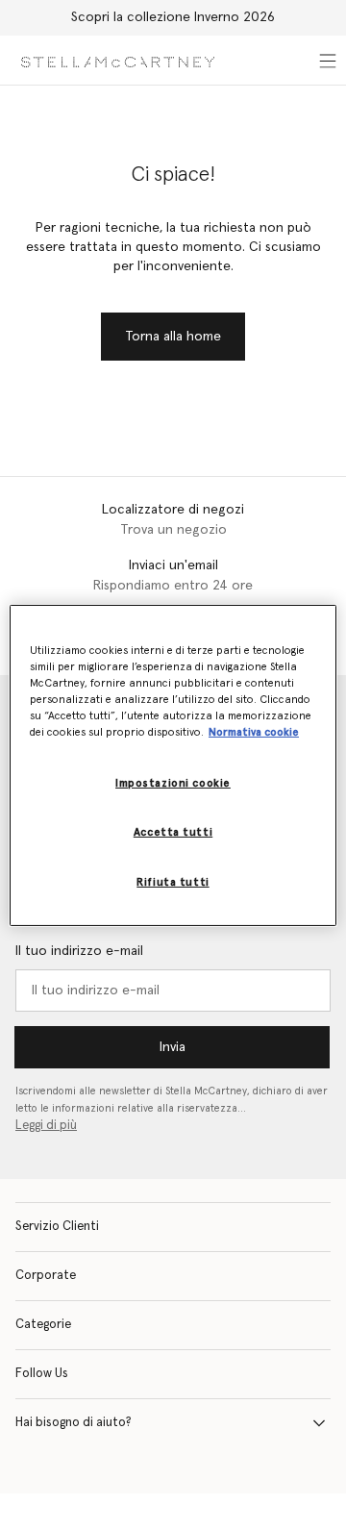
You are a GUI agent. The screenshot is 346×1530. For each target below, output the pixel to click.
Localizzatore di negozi (173, 509)
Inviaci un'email (173, 565)
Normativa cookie (254, 732)
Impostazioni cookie (173, 783)
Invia (172, 1047)
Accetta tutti (173, 832)
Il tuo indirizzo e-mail (79, 951)
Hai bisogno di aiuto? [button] (73, 1423)
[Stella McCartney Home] (117, 60)
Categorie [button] (43, 1324)
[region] (173, 764)
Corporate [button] (45, 1275)
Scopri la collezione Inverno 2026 (173, 17)
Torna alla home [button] (173, 336)
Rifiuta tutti (172, 882)
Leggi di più (46, 1125)
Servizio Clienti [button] (57, 1226)
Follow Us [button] (41, 1373)
